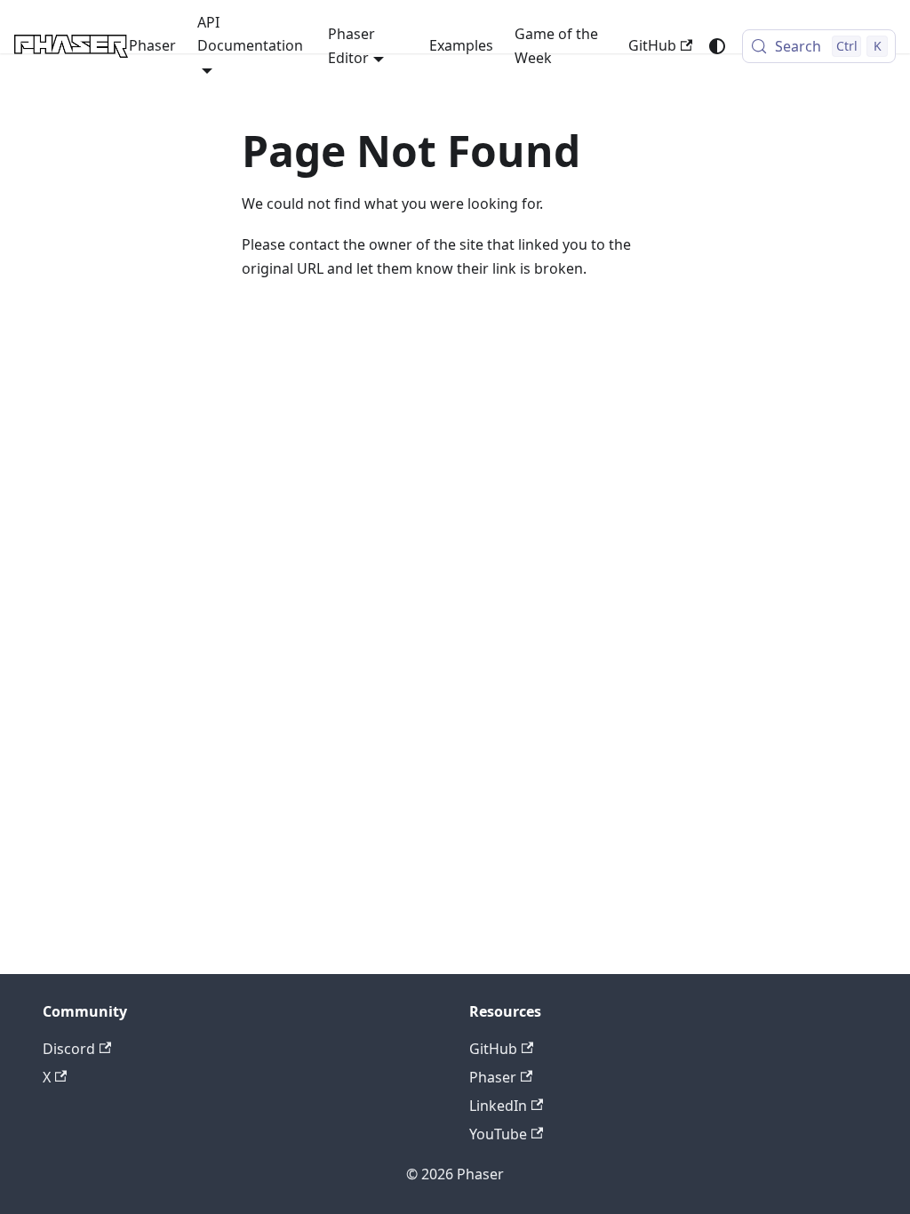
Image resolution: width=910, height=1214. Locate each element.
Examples (461, 45)
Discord (69, 1048)
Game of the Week (556, 45)
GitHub (652, 45)
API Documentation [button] (250, 33)
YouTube (498, 1134)
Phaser (152, 45)
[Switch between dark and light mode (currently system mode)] (717, 46)
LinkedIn (498, 1105)
